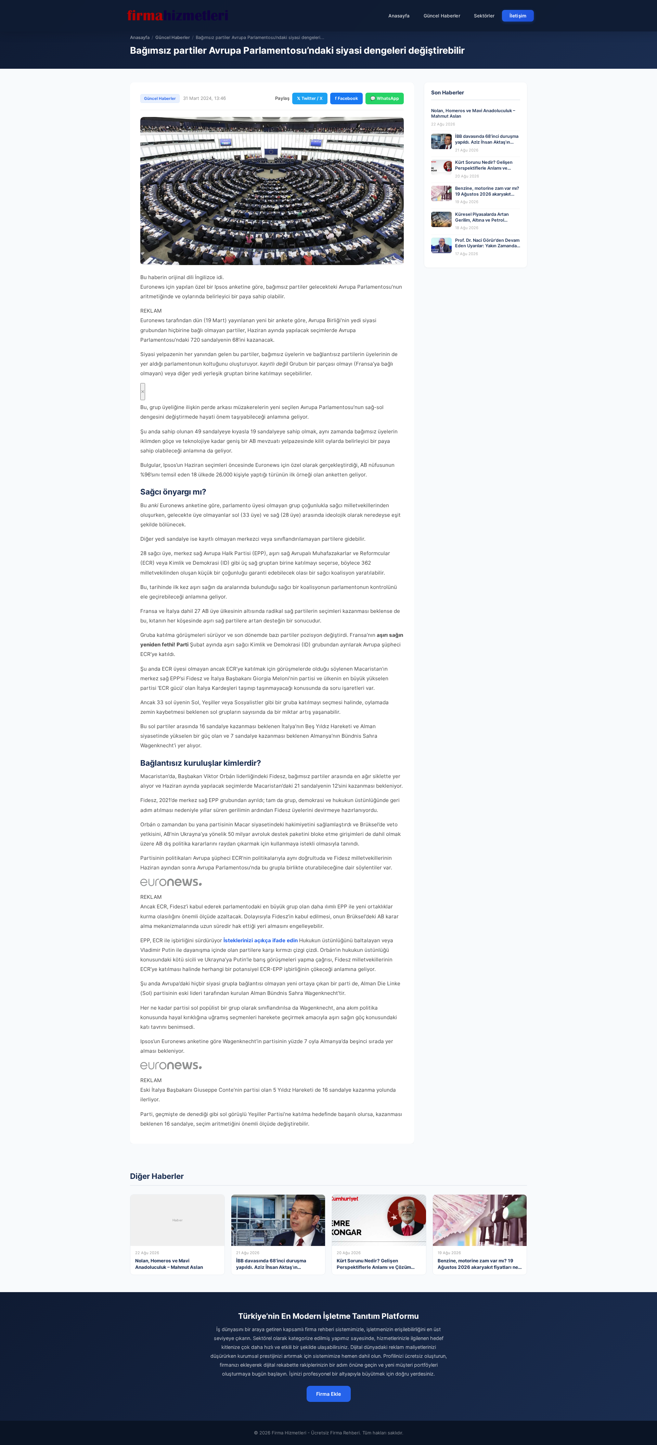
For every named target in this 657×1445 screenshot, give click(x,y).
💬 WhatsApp (384, 98)
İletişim (518, 15)
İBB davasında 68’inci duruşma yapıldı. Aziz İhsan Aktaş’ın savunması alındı (486, 142)
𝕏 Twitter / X (310, 98)
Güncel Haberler (442, 15)
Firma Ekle (328, 1394)
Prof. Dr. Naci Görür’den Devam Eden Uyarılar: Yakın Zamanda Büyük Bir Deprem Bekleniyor (487, 246)
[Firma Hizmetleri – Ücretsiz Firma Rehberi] (177, 16)
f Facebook (346, 98)
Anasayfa (399, 15)
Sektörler (484, 15)
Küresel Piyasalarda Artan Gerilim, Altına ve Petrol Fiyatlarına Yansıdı (482, 220)
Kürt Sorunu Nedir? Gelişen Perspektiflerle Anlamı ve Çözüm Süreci (484, 168)
